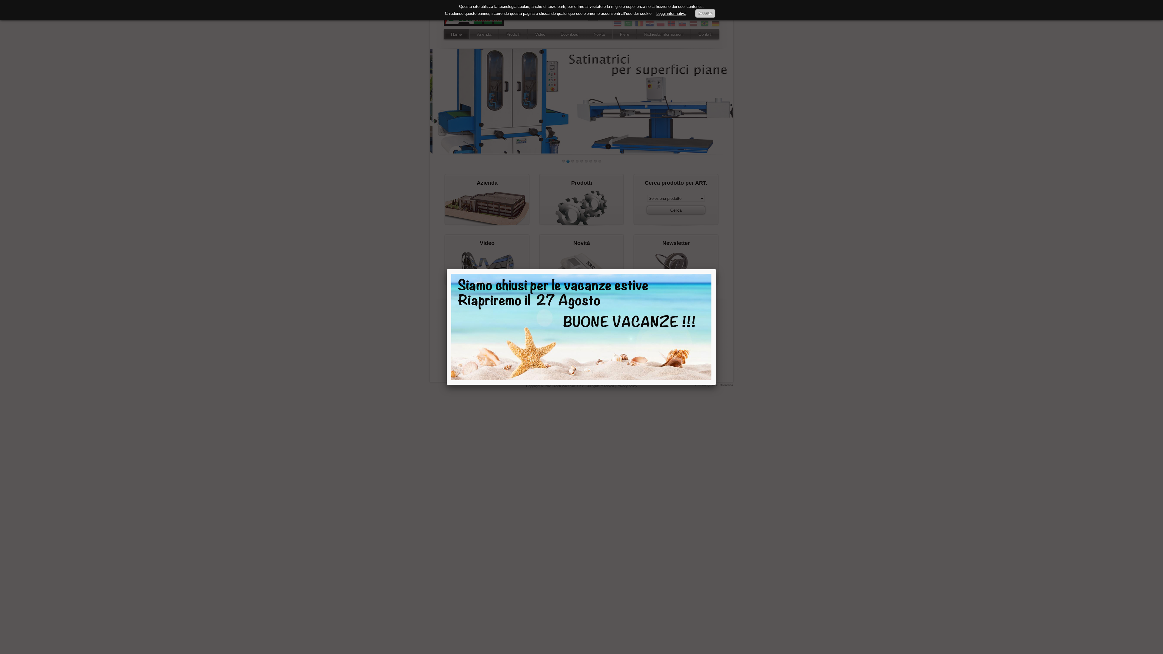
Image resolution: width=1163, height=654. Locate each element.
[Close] (716, 269)
